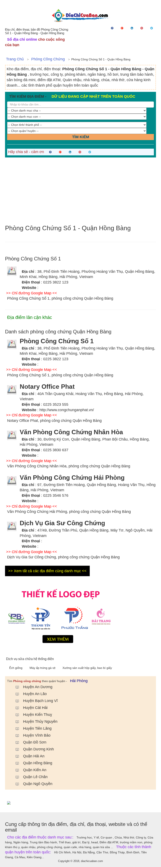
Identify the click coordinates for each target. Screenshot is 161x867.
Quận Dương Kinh (38, 749)
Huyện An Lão (35, 694)
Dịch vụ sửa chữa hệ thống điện (30, 659)
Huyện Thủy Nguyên (40, 721)
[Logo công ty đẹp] (80, 615)
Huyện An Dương (37, 687)
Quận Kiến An (34, 770)
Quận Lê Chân (35, 777)
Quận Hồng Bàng (37, 763)
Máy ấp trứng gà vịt (43, 667)
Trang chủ (15, 59)
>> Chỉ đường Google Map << (31, 293)
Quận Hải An (33, 756)
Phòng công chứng (48, 59)
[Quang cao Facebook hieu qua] (80, 802)
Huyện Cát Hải (35, 708)
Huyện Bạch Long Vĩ (40, 701)
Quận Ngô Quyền (37, 784)
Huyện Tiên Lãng (37, 728)
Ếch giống (16, 667)
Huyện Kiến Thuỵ (37, 714)
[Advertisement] (80, 191)
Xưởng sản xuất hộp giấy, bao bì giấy (87, 667)
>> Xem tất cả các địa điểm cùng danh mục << (47, 571)
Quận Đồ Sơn (34, 742)
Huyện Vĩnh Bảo (37, 735)
